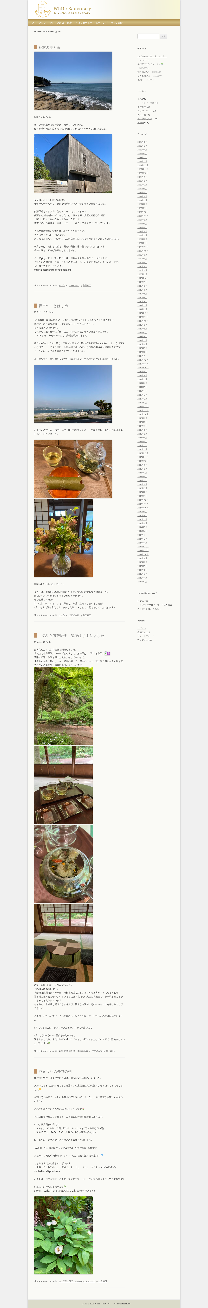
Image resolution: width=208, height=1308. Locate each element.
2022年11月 (143, 169)
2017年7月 (142, 379)
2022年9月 (142, 176)
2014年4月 (142, 531)
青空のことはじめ (53, 305)
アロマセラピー (83, 22)
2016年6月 (142, 429)
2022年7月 (142, 184)
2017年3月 (142, 394)
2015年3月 (142, 488)
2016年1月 (142, 449)
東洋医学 (68, 1051)
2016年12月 (143, 406)
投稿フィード (143, 632)
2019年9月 (142, 282)
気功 (61, 1051)
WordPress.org (144, 640)
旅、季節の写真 (80, 1051)
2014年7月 (142, 519)
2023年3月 (142, 153)
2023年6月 (142, 141)
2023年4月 (142, 149)
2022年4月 (142, 196)
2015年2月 (142, 492)
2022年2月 (142, 204)
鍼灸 (69, 22)
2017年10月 (143, 367)
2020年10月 (143, 250)
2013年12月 (143, 546)
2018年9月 (142, 324)
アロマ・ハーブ (144, 110)
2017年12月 (143, 359)
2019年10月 (143, 278)
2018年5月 (142, 340)
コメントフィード (145, 636)
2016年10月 (143, 414)
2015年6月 (142, 476)
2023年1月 (142, 161)
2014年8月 (142, 515)
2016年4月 (142, 437)
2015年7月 (142, 472)
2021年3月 (142, 235)
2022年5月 (142, 192)
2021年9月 (142, 219)
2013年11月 (143, 550)
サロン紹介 (117, 22)
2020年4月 (142, 266)
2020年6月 (142, 258)
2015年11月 (143, 457)
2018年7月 (142, 332)
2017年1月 (142, 402)
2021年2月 (142, 239)
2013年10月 (143, 554)
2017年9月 (142, 371)
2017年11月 (143, 363)
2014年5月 (142, 527)
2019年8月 (142, 285)
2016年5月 (142, 433)
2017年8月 (142, 375)
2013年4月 (142, 577)
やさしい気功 (56, 22)
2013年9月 (142, 558)
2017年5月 (142, 387)
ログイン (141, 628)
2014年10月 (143, 507)
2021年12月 (143, 211)
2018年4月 (142, 344)
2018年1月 (142, 355)
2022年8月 (142, 180)
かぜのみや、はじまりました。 (152, 56)
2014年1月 (142, 542)
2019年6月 (142, 289)
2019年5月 (142, 293)
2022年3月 (142, 200)
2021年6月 (142, 223)
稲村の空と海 (49, 47)
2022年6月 (142, 188)
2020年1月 (142, 274)
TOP (32, 22)
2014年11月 (143, 503)
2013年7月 (142, 566)
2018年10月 (143, 320)
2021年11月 (143, 215)
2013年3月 (142, 581)
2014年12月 (143, 499)
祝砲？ (140, 79)
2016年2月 (142, 445)
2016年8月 (142, 422)
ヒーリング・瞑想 (145, 103)
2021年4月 (142, 231)
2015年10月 (143, 461)
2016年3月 (142, 441)
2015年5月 (142, 480)
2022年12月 (143, 165)
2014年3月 (142, 534)
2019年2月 (142, 305)
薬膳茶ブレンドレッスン (149, 64)
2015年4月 (142, 484)
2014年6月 (142, 523)
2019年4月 (142, 297)
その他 (62, 285)
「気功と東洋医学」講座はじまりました (71, 635)
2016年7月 (142, 425)
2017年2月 (142, 398)
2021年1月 (142, 243)
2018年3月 (142, 348)
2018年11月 (143, 317)
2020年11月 (143, 246)
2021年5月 (142, 227)
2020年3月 (142, 270)
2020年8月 (142, 254)
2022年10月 (143, 173)
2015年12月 (143, 453)
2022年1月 (142, 208)
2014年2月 (142, 538)
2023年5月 (142, 145)
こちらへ (157, 608)
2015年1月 (142, 496)
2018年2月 (142, 352)
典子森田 (87, 285)
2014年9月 (142, 511)
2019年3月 (142, 301)
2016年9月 (142, 418)
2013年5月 (142, 573)
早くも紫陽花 (143, 75)
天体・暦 (141, 114)
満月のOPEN (143, 71)
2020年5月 (142, 262)
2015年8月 (142, 468)
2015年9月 (142, 464)
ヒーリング (102, 22)
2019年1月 (142, 309)
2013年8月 (142, 562)
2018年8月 (142, 328)
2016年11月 (143, 410)
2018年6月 (142, 336)
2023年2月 (142, 157)
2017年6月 (142, 383)
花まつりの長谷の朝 (55, 1071)
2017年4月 (142, 390)
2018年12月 (143, 313)
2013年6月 (142, 569)
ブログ (42, 22)
